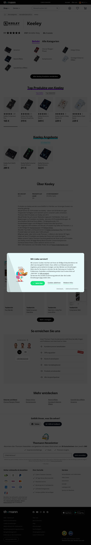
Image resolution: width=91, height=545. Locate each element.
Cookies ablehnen (54, 283)
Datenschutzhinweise (72, 288)
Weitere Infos (68, 283)
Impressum (60, 288)
